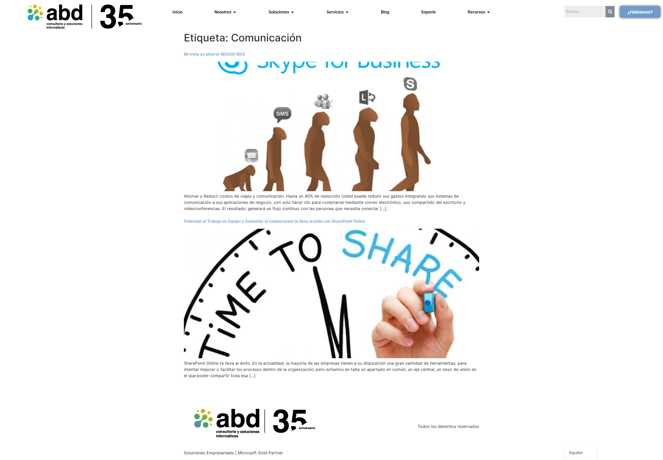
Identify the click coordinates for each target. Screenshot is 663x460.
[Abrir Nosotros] (235, 12)
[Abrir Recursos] (488, 12)
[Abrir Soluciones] (292, 12)
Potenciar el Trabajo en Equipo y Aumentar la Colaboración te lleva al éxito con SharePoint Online (274, 221)
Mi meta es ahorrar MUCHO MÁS (214, 54)
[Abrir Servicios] (347, 12)
